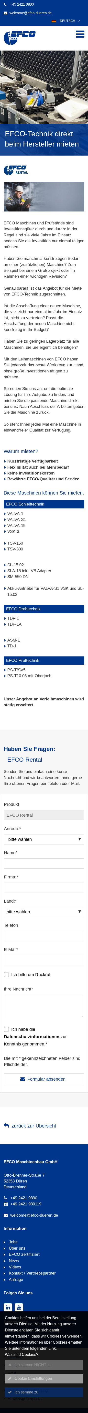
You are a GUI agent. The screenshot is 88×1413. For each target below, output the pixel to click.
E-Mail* (11, 949)
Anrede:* (12, 828)
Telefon (11, 925)
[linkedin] (8, 1307)
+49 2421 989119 (25, 1204)
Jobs (13, 1242)
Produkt (11, 804)
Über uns (16, 1248)
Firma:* (11, 877)
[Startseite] (20, 44)
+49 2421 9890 (22, 4)
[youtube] (19, 1307)
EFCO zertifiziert (24, 1254)
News (13, 1260)
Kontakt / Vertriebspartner (32, 1273)
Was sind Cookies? (21, 1354)
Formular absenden (46, 1079)
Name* (10, 852)
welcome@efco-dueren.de (31, 13)
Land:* (10, 901)
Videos (14, 1267)
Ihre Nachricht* (18, 989)
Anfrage (15, 1279)
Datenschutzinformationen (31, 1036)
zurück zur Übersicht (33, 1125)
